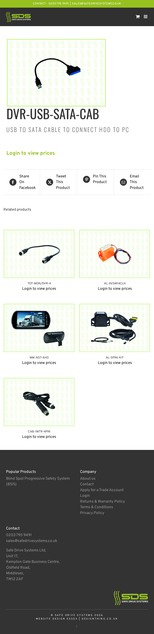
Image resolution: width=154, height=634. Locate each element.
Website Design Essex (57, 619)
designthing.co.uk (100, 619)
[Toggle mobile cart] (138, 16)
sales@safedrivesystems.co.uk (96, 3)
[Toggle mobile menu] (146, 16)
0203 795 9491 (19, 535)
